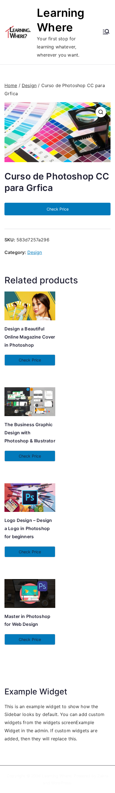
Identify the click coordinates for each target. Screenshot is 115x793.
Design (29, 85)
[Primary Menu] (106, 32)
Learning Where (56, 775)
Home (10, 85)
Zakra (102, 775)
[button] (100, 112)
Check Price (58, 209)
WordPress (61, 782)
